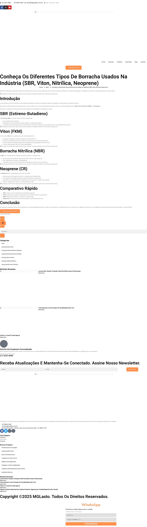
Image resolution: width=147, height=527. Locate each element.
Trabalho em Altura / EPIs (9, 458)
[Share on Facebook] (2, 217)
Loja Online (128, 62)
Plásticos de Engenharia (9, 462)
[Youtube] (9, 7)
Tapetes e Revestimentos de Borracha (13, 469)
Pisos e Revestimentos (8, 454)
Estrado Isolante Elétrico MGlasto (12, 250)
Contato (142, 62)
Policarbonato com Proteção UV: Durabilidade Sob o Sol (56, 308)
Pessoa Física (70, 511)
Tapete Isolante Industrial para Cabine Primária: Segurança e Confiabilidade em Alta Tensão (29, 489)
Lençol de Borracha (7, 247)
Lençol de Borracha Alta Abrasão (11, 254)
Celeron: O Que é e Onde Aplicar (10, 335)
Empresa (111, 62)
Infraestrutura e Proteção (9, 447)
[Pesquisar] (2, 235)
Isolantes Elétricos (7, 472)
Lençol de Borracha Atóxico (10, 264)
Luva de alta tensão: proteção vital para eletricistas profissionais (59, 271)
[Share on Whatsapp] (2, 226)
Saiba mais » (41, 273)
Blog (136, 62)
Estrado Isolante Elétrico (9, 261)
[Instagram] (6, 7)
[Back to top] (0, 502)
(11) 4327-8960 (6, 356)
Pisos (3, 243)
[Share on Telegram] (3, 223)
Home (103, 62)
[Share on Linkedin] (2, 220)
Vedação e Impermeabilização (11, 465)
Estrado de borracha (8, 257)
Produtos (119, 62)
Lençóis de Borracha (8, 451)
